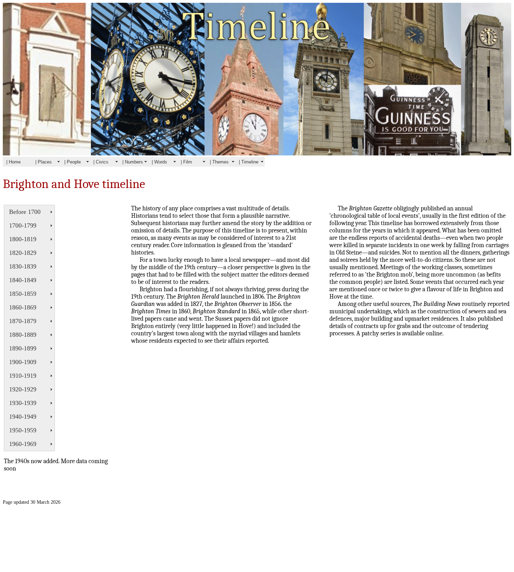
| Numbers (132, 162)
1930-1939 (22, 402)
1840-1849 (22, 280)
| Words (159, 162)
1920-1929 (22, 389)
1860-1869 (22, 307)
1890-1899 (22, 348)
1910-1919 (22, 375)
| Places (43, 162)
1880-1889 (22, 334)
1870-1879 (22, 321)
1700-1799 (22, 225)
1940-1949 (22, 416)
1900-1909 (22, 361)
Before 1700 (25, 211)
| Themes (219, 162)
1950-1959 (22, 430)
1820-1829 (22, 252)
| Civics (100, 162)
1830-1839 (22, 266)
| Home (13, 162)
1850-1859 (22, 293)
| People (72, 162)
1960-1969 (22, 443)
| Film (186, 162)
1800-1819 (22, 239)
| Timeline (248, 162)
